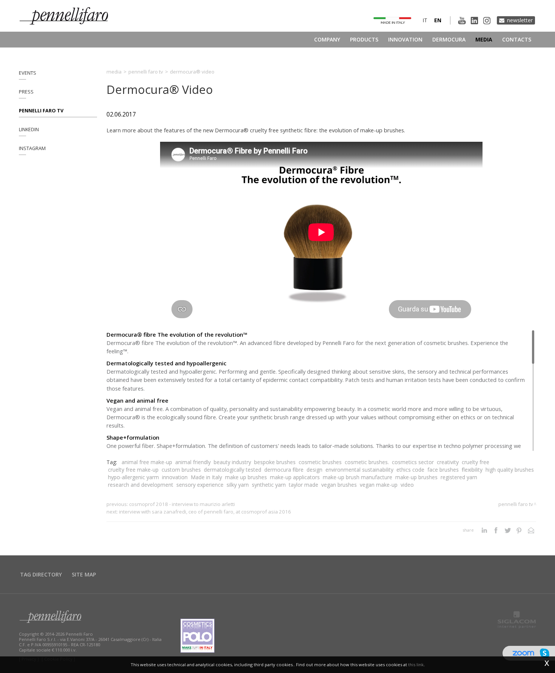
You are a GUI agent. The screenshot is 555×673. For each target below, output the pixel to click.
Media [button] (483, 39)
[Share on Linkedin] (484, 530)
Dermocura (449, 39)
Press (26, 92)
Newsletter (520, 20)
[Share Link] (531, 530)
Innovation (405, 39)
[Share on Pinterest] (519, 530)
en (437, 20)
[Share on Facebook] (496, 530)
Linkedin (29, 129)
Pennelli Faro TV (41, 110)
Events (27, 73)
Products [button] (364, 39)
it (424, 20)
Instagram (32, 148)
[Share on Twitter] (507, 530)
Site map (84, 574)
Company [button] (327, 39)
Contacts (516, 39)
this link (416, 664)
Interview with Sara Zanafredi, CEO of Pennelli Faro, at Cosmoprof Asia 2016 (205, 511)
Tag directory (41, 574)
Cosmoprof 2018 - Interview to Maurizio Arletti (182, 504)
